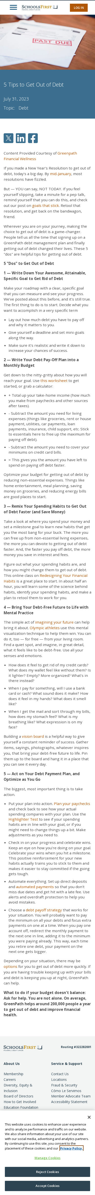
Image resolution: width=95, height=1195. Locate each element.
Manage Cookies (48, 1158)
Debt (23, 108)
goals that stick (45, 205)
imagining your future (54, 622)
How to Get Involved (20, 1101)
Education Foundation (21, 1107)
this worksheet (53, 380)
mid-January (60, 173)
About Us (12, 1063)
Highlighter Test (23, 819)
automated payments (35, 886)
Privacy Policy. (71, 1148)
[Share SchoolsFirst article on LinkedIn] (21, 137)
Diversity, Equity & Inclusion (18, 1088)
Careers (10, 1079)
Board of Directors (18, 1096)
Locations (59, 1079)
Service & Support (66, 1063)
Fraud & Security (64, 1085)
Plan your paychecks (72, 803)
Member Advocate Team (71, 1096)
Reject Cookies (47, 1172)
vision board (33, 736)
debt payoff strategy (44, 909)
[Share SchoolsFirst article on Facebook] (33, 137)
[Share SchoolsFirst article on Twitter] (8, 137)
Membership (13, 1074)
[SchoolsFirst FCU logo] (37, 7)
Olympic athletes (45, 627)
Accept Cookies (47, 1186)
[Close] (89, 1117)
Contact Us (60, 1074)
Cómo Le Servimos (66, 1090)
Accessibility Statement (69, 1101)
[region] (47, 1152)
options (10, 966)
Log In (79, 8)
